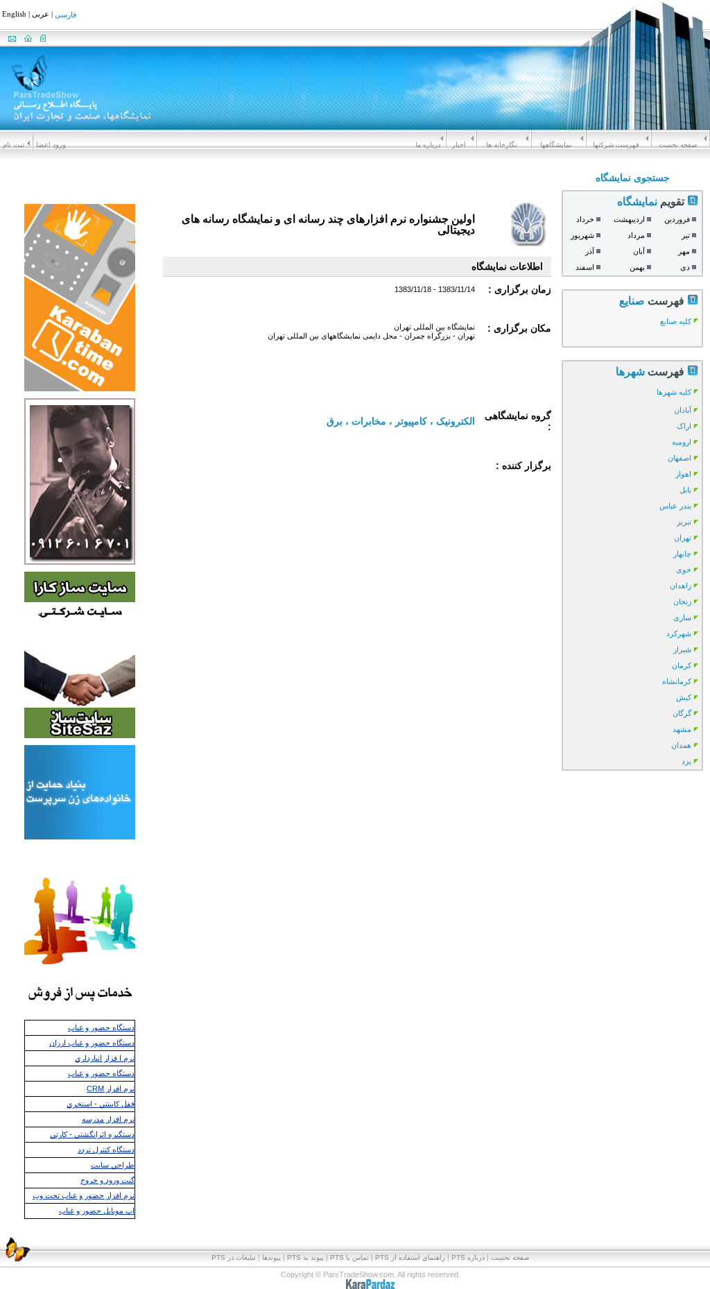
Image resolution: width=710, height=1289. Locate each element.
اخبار (459, 144)
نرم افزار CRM (111, 1088)
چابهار (682, 553)
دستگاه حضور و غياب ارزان (92, 1043)
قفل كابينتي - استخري (101, 1104)
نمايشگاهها (556, 144)
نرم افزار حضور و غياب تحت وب (84, 1195)
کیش (683, 697)
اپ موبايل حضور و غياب (97, 1210)
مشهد (682, 729)
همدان (681, 745)
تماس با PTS (349, 1257)
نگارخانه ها (501, 144)
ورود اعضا (51, 144)
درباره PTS (468, 1257)
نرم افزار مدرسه (108, 1119)
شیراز (682, 649)
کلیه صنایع (675, 321)
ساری (682, 617)
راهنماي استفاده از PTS (410, 1257)
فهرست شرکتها (616, 144)
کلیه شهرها (674, 392)
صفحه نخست (678, 144)
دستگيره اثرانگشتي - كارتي (92, 1134)
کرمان (681, 665)
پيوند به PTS (305, 1257)
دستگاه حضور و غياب (101, 1027)
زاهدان (680, 585)
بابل (685, 490)
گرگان (682, 713)
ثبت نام (13, 144)
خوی (683, 569)
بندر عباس (675, 506)
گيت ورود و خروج (107, 1180)
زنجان (682, 601)
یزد (686, 761)
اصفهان (679, 458)
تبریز (684, 522)
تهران (682, 537)
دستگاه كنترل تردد (106, 1149)
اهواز (683, 474)
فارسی (65, 15)
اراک (684, 426)
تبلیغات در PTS (233, 1257)
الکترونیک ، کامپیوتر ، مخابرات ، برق (401, 421)
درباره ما (427, 144)
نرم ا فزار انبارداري (105, 1058)
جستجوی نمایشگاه (633, 177)
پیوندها (271, 1257)
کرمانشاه (676, 681)
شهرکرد (678, 633)
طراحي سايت (113, 1165)
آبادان (682, 410)
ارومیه (681, 442)
